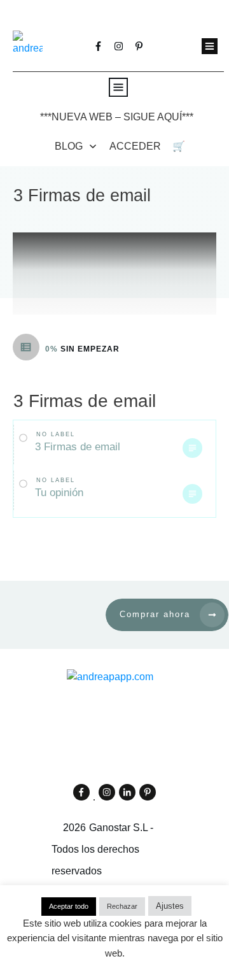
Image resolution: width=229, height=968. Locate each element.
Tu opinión (59, 493)
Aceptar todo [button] (68, 906)
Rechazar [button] (122, 906)
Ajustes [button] (170, 906)
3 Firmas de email (77, 447)
